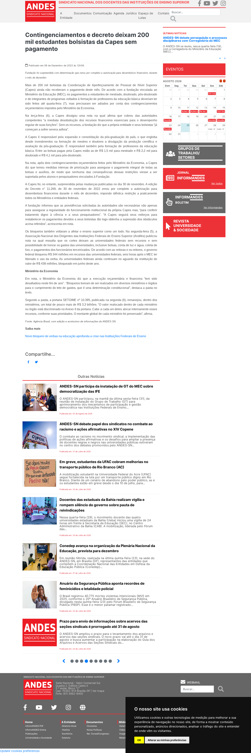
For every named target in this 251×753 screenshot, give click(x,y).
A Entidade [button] (66, 15)
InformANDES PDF (34, 726)
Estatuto (66, 737)
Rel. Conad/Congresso (98, 733)
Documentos (94, 722)
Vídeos (122, 730)
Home (29, 722)
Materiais (124, 737)
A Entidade (69, 722)
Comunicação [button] (102, 13)
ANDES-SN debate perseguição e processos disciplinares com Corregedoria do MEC (195, 39)
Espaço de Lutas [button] (145, 15)
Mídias (123, 722)
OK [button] (139, 740)
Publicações (31, 733)
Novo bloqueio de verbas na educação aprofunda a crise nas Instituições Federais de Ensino (85, 336)
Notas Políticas (94, 730)
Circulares (92, 726)
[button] (220, 58)
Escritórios (67, 733)
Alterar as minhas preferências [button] (167, 740)
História (66, 730)
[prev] (221, 81)
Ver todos (217, 183)
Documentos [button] (83, 13)
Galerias (123, 726)
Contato (163, 13)
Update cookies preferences (20, 751)
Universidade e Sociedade (38, 737)
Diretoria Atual (69, 726)
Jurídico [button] (131, 13)
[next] (224, 81)
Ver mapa (98, 690)
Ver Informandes (213, 207)
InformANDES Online (35, 730)
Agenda (119, 13)
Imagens (123, 733)
